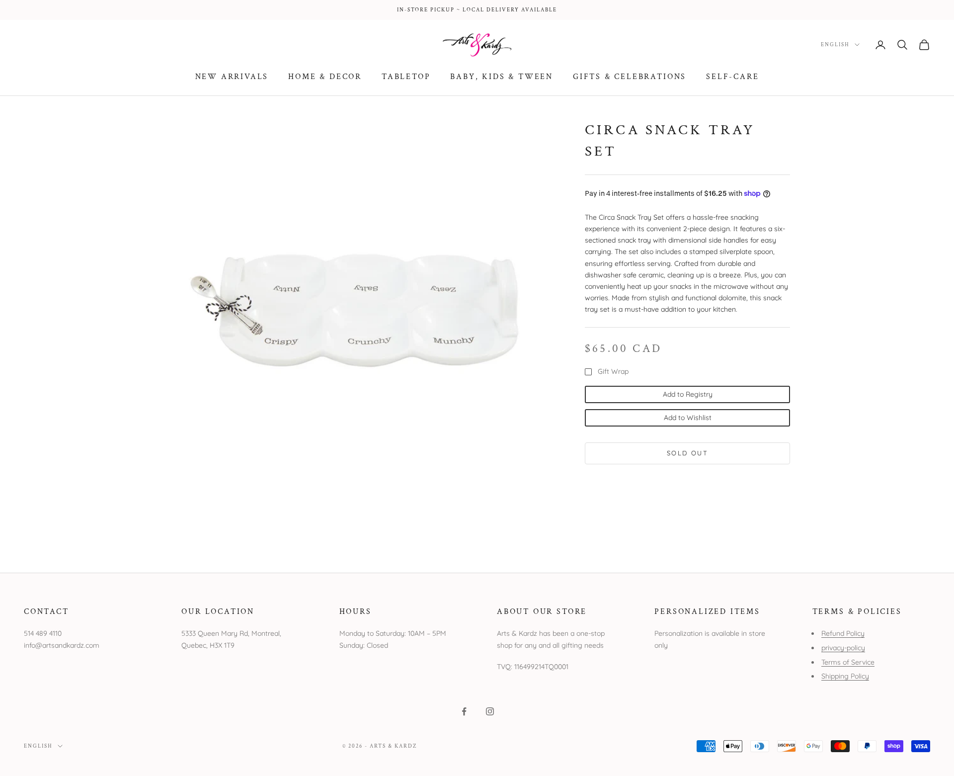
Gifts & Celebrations (629, 77)
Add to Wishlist (688, 417)
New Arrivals (232, 77)
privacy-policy (843, 647)
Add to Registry (688, 393)
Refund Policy (843, 633)
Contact (46, 611)
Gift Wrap (613, 371)
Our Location (217, 611)
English (835, 44)
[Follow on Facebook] (464, 711)
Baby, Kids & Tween (501, 77)
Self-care (732, 77)
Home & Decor (325, 77)
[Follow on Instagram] (490, 711)
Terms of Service (847, 662)
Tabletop (406, 77)
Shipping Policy (845, 676)
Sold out (687, 453)
